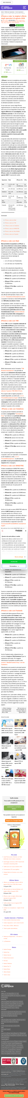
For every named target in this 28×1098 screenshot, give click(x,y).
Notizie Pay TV (7, 966)
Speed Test (4, 1003)
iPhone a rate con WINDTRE (12, 228)
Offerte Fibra (4, 1001)
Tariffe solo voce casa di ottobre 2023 (13, 866)
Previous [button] (2, 68)
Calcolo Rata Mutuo (14, 1021)
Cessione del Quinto (5, 1025)
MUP (6, 1084)
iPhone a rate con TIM (10, 223)
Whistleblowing (19, 1043)
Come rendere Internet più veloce (12, 920)
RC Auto (6, 960)
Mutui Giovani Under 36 (6, 1021)
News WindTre (15, 22)
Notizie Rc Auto (4, 1033)
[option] (7, 68)
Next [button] (25, 68)
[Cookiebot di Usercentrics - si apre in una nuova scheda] (16, 531)
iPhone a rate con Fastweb (11, 234)
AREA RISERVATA (7, 2)
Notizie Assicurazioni (9, 957)
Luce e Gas (3, 991)
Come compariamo (21, 995)
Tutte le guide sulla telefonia (10, 928)
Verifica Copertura (10, 1003)
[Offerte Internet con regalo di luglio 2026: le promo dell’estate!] (20, 773)
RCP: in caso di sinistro (10, 1085)
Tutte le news (7, 974)
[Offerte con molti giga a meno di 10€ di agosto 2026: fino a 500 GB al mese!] (7, 773)
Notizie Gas (6, 952)
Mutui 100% (16, 1019)
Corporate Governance (10, 1041)
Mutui (2, 1017)
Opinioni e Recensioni (5, 1051)
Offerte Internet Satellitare (16, 1005)
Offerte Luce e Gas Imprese (7, 993)
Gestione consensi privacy (18, 1045)
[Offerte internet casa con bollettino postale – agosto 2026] (20, 740)
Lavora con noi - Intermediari (7, 1049)
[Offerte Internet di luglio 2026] (7, 740)
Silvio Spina (5, 20)
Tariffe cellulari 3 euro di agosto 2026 (13, 903)
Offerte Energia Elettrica (6, 995)
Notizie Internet (7, 955)
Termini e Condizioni (5, 1045)
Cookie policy (4, 1047)
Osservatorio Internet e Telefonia (13, 1007)
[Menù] (25, 7)
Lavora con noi (10, 1047)
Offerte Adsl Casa (10, 1001)
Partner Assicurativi (13, 1015)
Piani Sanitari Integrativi (6, 1029)
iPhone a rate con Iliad (10, 220)
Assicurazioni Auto (5, 1011)
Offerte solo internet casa (18, 1003)
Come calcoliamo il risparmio (10, 1043)
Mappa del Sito (10, 1053)
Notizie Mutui (7, 969)
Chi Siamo (3, 1041)
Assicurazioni (3, 1009)
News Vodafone (7, 22)
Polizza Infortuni (12, 1013)
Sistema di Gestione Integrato (20, 1041)
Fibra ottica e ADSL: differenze (11, 925)
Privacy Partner (4, 1053)
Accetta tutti (14, 561)
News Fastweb (12, 21)
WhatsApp (20, 25)
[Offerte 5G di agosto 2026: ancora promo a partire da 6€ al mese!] (7, 723)
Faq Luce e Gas (15, 993)
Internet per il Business (18, 1001)
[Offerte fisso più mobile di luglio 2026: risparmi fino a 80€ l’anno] (20, 723)
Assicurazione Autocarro (21, 1011)
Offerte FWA (4, 1007)
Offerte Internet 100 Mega (6, 1005)
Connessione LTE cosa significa (11, 869)
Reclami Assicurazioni (5, 1015)
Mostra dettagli (19, 557)
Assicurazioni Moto (12, 1011)
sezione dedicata (19, 311)
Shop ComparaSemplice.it (18, 1047)
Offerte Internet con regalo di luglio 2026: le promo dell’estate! (20, 780)
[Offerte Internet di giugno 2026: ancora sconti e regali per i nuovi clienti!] (7, 756)
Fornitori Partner (4, 997)
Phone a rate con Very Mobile (12, 231)
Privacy (11, 1045)
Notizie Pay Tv (17, 1033)
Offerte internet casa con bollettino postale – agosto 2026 (20, 748)
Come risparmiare (20, 20)
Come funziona (18, 1013)
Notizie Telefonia (8, 963)
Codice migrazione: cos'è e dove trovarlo (14, 922)
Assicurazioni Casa (5, 1013)
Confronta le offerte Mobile (14, 1095)
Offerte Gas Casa (14, 995)
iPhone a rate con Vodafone (12, 225)
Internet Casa (3, 999)
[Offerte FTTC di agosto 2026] (20, 756)
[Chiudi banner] (25, 530)
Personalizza (13, 566)
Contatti (3, 1043)
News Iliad (19, 21)
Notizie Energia (7, 949)
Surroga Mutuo (22, 1019)
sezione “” (13, 296)
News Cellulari (4, 21)
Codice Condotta (17, 1053)
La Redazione (7, 941)
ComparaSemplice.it (5, 1039)
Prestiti (2, 1023)
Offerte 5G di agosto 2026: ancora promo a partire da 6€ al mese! (7, 730)
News (2, 1031)
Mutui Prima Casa (10, 1019)
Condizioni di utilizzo (11, 1084)
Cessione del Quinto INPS (14, 1025)
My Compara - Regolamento (15, 1051)
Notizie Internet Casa (22, 1035)
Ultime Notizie (7, 972)
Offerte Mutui (4, 1019)
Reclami (17, 1084)
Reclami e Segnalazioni (17, 1049)
